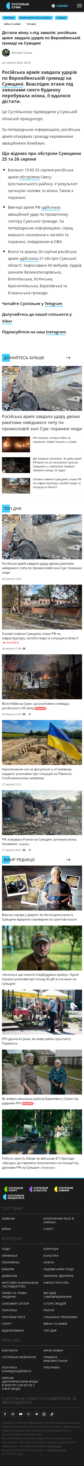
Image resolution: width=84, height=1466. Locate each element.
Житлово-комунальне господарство (20, 1284)
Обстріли (9, 17)
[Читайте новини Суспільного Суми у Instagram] (13, 1414)
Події (6, 1249)
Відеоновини (13, 1330)
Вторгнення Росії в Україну (35, 17)
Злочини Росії (13, 1317)
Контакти (10, 1350)
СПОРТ (48, 1229)
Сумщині (12, 84)
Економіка (11, 1262)
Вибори (8, 1269)
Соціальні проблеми (60, 1317)
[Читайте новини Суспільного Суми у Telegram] (36, 1414)
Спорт (7, 1324)
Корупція (51, 1249)
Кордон (61, 17)
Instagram (56, 332)
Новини (8, 1218)
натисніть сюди (56, 1450)
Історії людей (55, 1303)
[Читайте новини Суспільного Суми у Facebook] (5, 1414)
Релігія (49, 1310)
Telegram (54, 303)
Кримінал (10, 1256)
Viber (7, 321)
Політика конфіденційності (16, 1369)
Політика (9, 1310)
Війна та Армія (12, 24)
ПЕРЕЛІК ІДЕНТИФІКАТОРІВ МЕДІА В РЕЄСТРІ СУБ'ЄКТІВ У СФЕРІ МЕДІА (20, 1383)
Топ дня (31, 24)
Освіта (49, 1262)
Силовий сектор (15, 1303)
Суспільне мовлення (19, 1357)
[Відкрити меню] (80, 5)
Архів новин (53, 1350)
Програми (52, 1367)
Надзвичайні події (59, 1269)
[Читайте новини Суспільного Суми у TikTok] (52, 1414)
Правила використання (55, 1359)
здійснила (50, 207)
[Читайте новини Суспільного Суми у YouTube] (21, 1414)
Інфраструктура (56, 1282)
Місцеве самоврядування (58, 1295)
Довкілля (9, 1276)
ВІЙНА (6, 1229)
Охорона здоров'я (58, 1276)
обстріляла (29, 177)
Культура (51, 1256)
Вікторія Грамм (22, 53)
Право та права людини (14, 1295)
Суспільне (55, 1446)
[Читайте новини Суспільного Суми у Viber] (28, 1414)
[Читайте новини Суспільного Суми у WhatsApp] (44, 1414)
